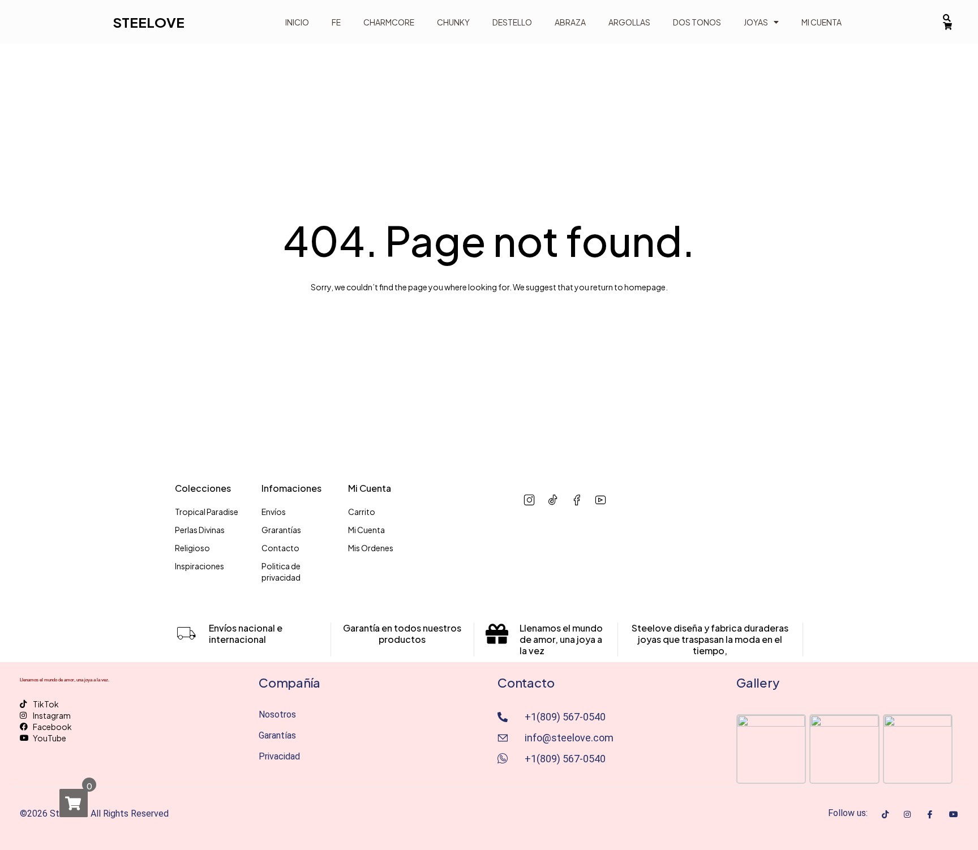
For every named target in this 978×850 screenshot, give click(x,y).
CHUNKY (453, 22)
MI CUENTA (821, 22)
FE (336, 22)
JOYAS (756, 22)
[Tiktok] (885, 813)
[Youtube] (953, 813)
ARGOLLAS (629, 22)
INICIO (297, 22)
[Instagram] (907, 813)
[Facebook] (930, 814)
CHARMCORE (388, 22)
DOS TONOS (697, 22)
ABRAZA (570, 22)
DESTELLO (512, 22)
